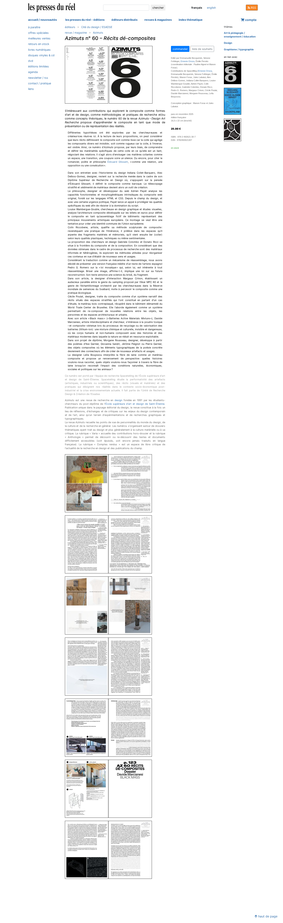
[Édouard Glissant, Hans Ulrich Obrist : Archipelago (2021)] (234, 101)
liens (31, 88)
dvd (30, 60)
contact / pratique (39, 83)
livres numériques (39, 49)
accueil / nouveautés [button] (42, 19)
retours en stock (38, 44)
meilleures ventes (39, 38)
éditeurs (70, 27)
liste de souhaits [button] (202, 49)
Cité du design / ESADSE (96, 27)
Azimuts (98, 32)
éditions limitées (38, 66)
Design (228, 42)
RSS (253, 7)
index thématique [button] (191, 19)
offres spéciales (38, 32)
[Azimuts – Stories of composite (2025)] (234, 72)
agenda (33, 72)
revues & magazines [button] (158, 19)
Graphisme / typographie (239, 49)
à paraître (34, 27)
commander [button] (180, 49)
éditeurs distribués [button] (124, 19)
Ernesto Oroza (187, 61)
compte (250, 20)
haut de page (267, 916)
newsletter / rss (38, 77)
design (118, 400)
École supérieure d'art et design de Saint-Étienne (134, 403)
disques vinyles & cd (41, 55)
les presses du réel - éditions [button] (85, 19)
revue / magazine (76, 32)
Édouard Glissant (117, 161)
